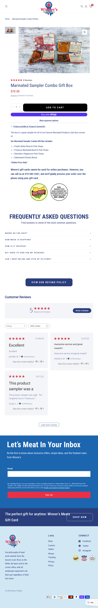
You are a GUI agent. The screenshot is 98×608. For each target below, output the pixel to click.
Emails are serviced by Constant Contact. (57, 488)
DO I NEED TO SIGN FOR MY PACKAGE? (25, 253)
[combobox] (16, 326)
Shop (50, 541)
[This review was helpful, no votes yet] (36, 362)
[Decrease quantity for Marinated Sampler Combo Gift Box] (13, 107)
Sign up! (49, 494)
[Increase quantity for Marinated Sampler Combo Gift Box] (20, 107)
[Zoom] (84, 32)
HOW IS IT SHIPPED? (15, 246)
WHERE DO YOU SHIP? (16, 233)
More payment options (49, 120)
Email (10, 469)
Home (7, 19)
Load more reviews (49, 425)
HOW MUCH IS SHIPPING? (18, 240)
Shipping (14, 96)
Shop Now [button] (80, 517)
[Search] (82, 6)
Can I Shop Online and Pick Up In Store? (28, 259)
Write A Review (82, 310)
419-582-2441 (32, 174)
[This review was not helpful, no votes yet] (41, 362)
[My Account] (86, 6)
